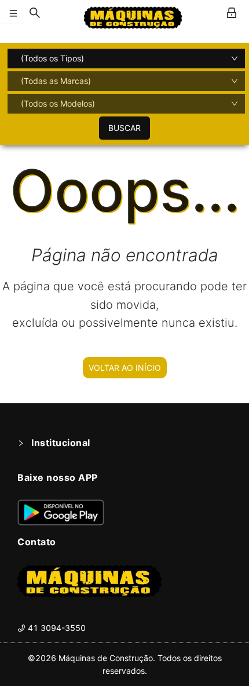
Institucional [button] (60, 442)
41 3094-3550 (55, 628)
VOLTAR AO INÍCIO (125, 368)
